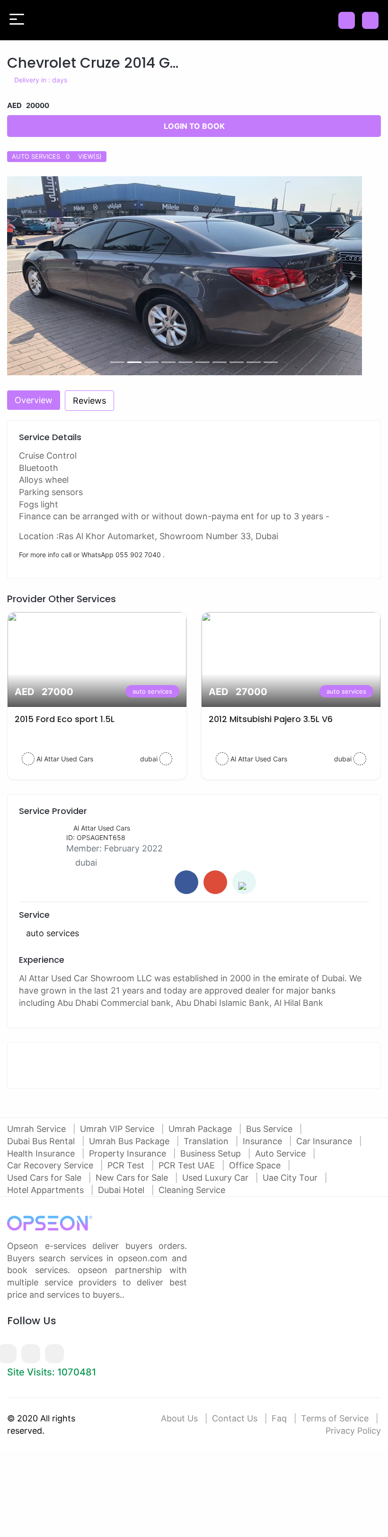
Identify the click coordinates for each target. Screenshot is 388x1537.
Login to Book (194, 126)
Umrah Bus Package (130, 1141)
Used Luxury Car (216, 1178)
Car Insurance (325, 1141)
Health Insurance (42, 1153)
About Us (179, 1418)
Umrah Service (37, 1129)
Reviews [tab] (89, 401)
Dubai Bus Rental (42, 1141)
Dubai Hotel (122, 1190)
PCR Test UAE (188, 1165)
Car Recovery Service (51, 1165)
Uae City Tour (291, 1178)
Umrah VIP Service (118, 1129)
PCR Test (127, 1165)
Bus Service (270, 1129)
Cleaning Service (192, 1190)
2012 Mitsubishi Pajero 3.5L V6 (271, 719)
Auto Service (281, 1153)
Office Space (256, 1165)
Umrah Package (201, 1129)
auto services (152, 691)
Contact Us (234, 1418)
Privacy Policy (353, 1431)
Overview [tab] (34, 400)
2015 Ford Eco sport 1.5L (65, 719)
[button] (35, 275)
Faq (279, 1418)
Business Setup (211, 1153)
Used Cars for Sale (45, 1178)
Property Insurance (128, 1153)
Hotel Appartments (46, 1190)
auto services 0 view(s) (57, 156)
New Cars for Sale (133, 1178)
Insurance (263, 1141)
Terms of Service (335, 1418)
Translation (207, 1141)
